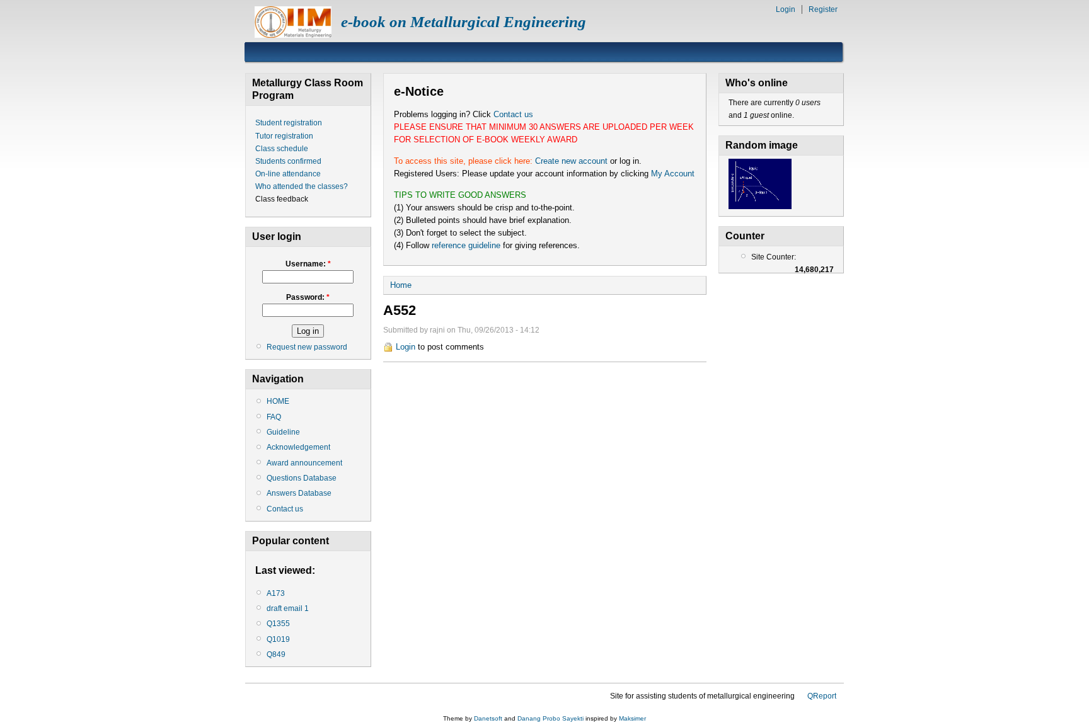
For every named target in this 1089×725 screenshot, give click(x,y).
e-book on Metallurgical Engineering (463, 21)
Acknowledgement (298, 447)
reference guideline (466, 245)
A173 (276, 593)
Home (401, 285)
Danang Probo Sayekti (550, 718)
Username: (308, 264)
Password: (308, 297)
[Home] (293, 35)
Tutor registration (284, 136)
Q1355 (278, 623)
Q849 (276, 654)
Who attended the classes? (301, 186)
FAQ (274, 417)
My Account (672, 173)
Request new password (307, 347)
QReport (821, 696)
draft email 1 (288, 608)
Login (785, 9)
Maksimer (632, 718)
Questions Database (302, 478)
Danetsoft (488, 718)
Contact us (285, 509)
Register (823, 9)
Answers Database (299, 493)
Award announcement (304, 463)
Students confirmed (288, 161)
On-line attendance (288, 173)
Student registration (288, 122)
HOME (278, 401)
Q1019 (278, 639)
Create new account (571, 161)
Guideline (283, 432)
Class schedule (281, 148)
